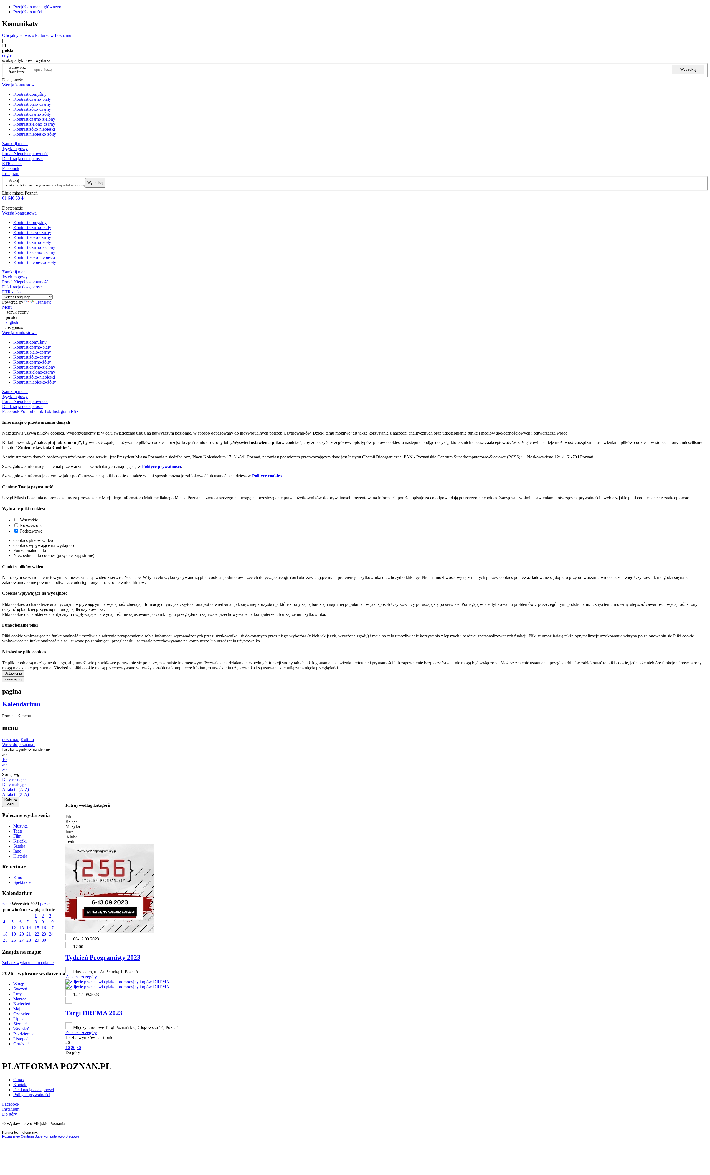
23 (44, 934)
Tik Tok (44, 411)
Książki (20, 841)
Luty (17, 994)
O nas (18, 1079)
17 (51, 928)
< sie (6, 903)
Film (17, 836)
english (8, 55)
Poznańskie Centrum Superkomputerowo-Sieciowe (40, 1136)
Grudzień (21, 1044)
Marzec (19, 999)
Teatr (17, 831)
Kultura (27, 739)
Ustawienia (13, 673)
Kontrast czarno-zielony (34, 119)
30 (44, 940)
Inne (17, 851)
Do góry (72, 1052)
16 (44, 928)
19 (13, 934)
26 (13, 940)
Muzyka (20, 826)
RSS (75, 411)
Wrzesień (21, 1029)
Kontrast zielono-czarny (34, 124)
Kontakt (20, 1084)
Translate (43, 302)
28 (28, 940)
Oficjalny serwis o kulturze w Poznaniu (36, 35)
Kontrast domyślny (30, 94)
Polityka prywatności (31, 1094)
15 (37, 928)
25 (5, 940)
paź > (45, 903)
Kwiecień (21, 1004)
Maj (16, 1009)
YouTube (28, 411)
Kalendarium (21, 704)
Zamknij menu (15, 143)
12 (13, 928)
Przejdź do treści (27, 11)
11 (5, 928)
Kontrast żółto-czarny (32, 109)
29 (37, 940)
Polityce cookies (267, 475)
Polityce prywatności (161, 466)
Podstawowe (31, 531)
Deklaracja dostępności (33, 1089)
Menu (7, 307)
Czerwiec (21, 1014)
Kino (17, 877)
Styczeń (20, 989)
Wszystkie (29, 520)
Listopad (21, 1039)
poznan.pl (10, 739)
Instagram (10, 173)
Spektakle (22, 882)
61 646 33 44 (14, 198)
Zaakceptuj (13, 679)
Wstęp (18, 984)
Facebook (10, 168)
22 (37, 934)
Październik (23, 1034)
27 (21, 940)
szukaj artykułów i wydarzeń (28, 185)
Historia (20, 856)
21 (28, 934)
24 (51, 934)
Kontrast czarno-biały (32, 99)
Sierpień (20, 1024)
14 (28, 928)
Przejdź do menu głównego (37, 6)
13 (21, 928)
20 (21, 934)
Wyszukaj (688, 69)
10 (51, 921)
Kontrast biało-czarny (32, 104)
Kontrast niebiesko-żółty (34, 134)
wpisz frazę (21, 69)
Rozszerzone (31, 525)
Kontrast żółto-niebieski (34, 129)
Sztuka (19, 846)
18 (5, 934)
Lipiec (18, 1019)
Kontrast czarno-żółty (32, 114)
